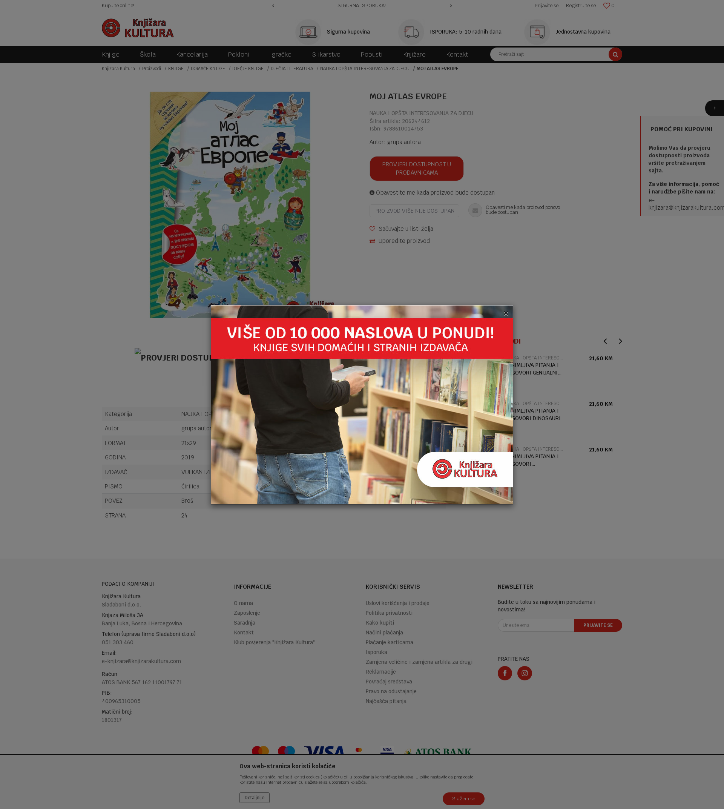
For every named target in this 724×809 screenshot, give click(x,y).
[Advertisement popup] (362, 404)
